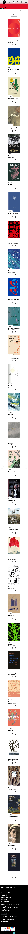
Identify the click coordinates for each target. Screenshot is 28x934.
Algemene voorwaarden (7, 919)
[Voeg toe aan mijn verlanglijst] (15, 44)
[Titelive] (14, 932)
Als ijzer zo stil (11, 500)
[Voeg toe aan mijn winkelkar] (12, 44)
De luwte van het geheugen (14, 127)
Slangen (10, 644)
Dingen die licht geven (13, 98)
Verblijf (10, 788)
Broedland (10, 443)
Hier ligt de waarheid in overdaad (15, 328)
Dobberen (10, 730)
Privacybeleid (5, 921)
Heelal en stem (11, 615)
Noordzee (10, 414)
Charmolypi (11, 701)
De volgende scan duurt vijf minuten (16, 270)
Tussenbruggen (11, 586)
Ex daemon (10, 242)
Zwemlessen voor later (13, 816)
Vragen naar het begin (13, 41)
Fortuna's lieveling (12, 845)
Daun (9, 558)
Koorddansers (11, 874)
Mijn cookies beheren (10, 916)
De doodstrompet (12, 155)
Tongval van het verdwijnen (14, 472)
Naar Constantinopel (13, 759)
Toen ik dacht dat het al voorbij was (16, 529)
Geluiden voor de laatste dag (14, 213)
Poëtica (10, 184)
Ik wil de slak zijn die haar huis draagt (16, 385)
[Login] (17, 2)
